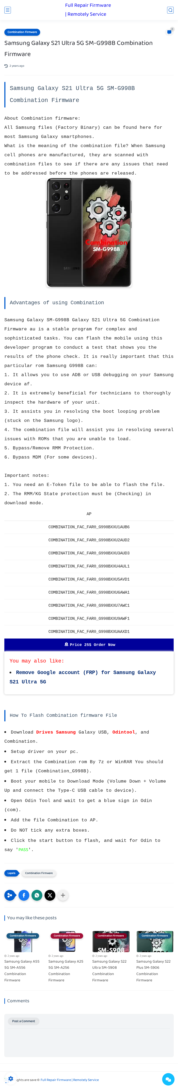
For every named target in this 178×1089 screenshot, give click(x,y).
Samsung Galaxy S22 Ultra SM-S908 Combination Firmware (109, 971)
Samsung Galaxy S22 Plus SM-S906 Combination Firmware (153, 971)
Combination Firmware (22, 32)
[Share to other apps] (63, 895)
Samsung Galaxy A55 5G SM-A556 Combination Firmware (22, 971)
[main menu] (7, 10)
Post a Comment (23, 1021)
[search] (170, 10)
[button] (23, 895)
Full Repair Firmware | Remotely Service (88, 10)
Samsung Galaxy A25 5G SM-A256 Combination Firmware (65, 971)
